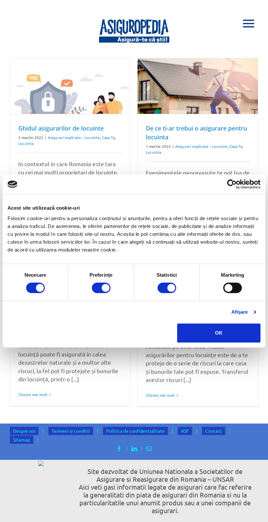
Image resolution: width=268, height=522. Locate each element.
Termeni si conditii (71, 431)
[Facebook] (119, 448)
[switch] (101, 288)
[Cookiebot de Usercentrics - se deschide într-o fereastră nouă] (231, 184)
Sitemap (21, 440)
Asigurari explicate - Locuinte (74, 137)
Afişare (239, 312)
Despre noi (24, 431)
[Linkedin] (134, 448)
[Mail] (149, 448)
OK (219, 333)
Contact (213, 431)
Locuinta (26, 143)
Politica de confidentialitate (135, 431)
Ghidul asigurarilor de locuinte (61, 128)
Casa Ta (108, 137)
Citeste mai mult (32, 394)
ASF (185, 431)
